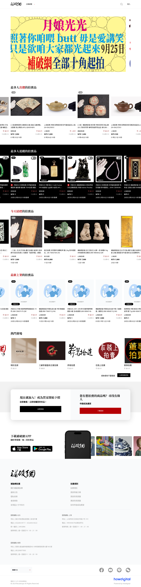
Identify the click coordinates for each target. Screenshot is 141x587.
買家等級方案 (75, 492)
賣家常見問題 (75, 501)
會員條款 (14, 501)
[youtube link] (110, 570)
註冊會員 (41, 409)
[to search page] (121, 4)
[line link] (119, 570)
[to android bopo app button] (42, 449)
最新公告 (14, 492)
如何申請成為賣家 (77, 505)
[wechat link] (128, 570)
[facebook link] (101, 570)
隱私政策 (14, 496)
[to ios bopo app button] (21, 449)
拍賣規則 (73, 488)
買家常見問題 (75, 496)
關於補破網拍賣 (17, 488)
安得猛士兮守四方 (17, 505)
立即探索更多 (123, 375)
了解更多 (100, 411)
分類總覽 (29, 4)
